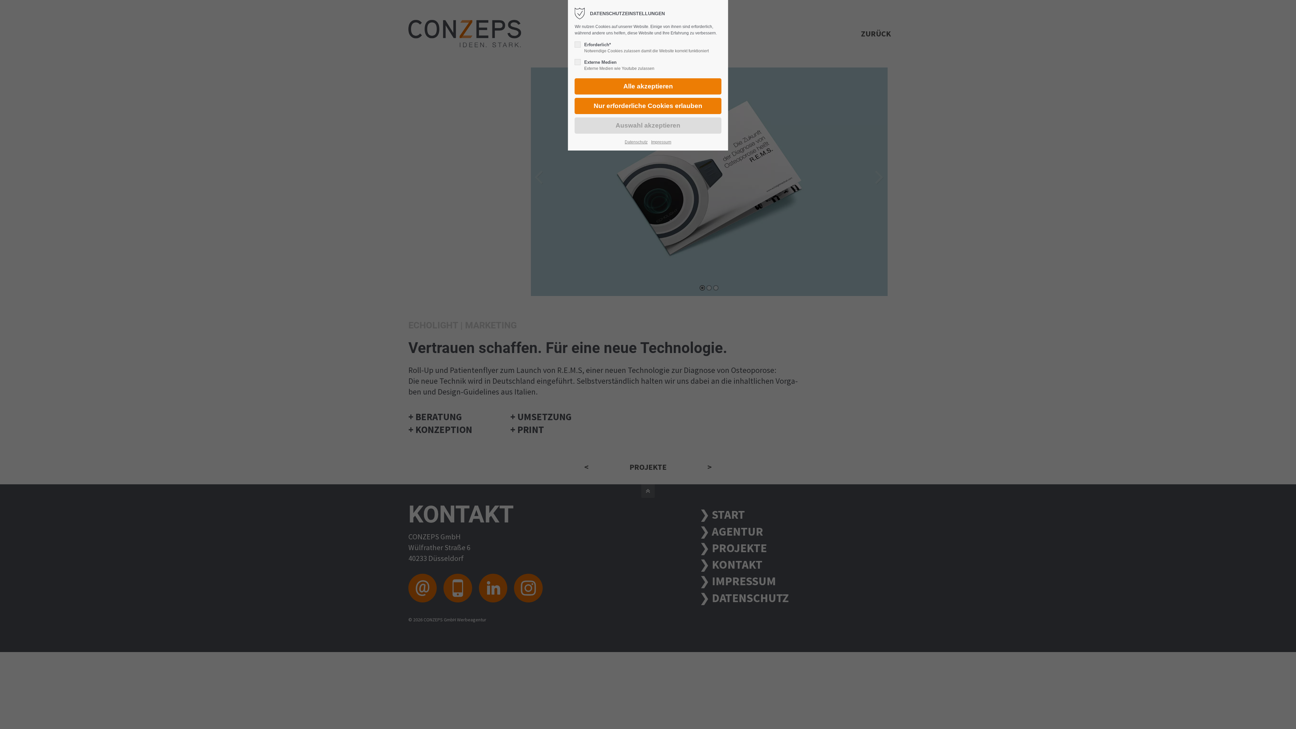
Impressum (661, 142)
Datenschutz (636, 142)
